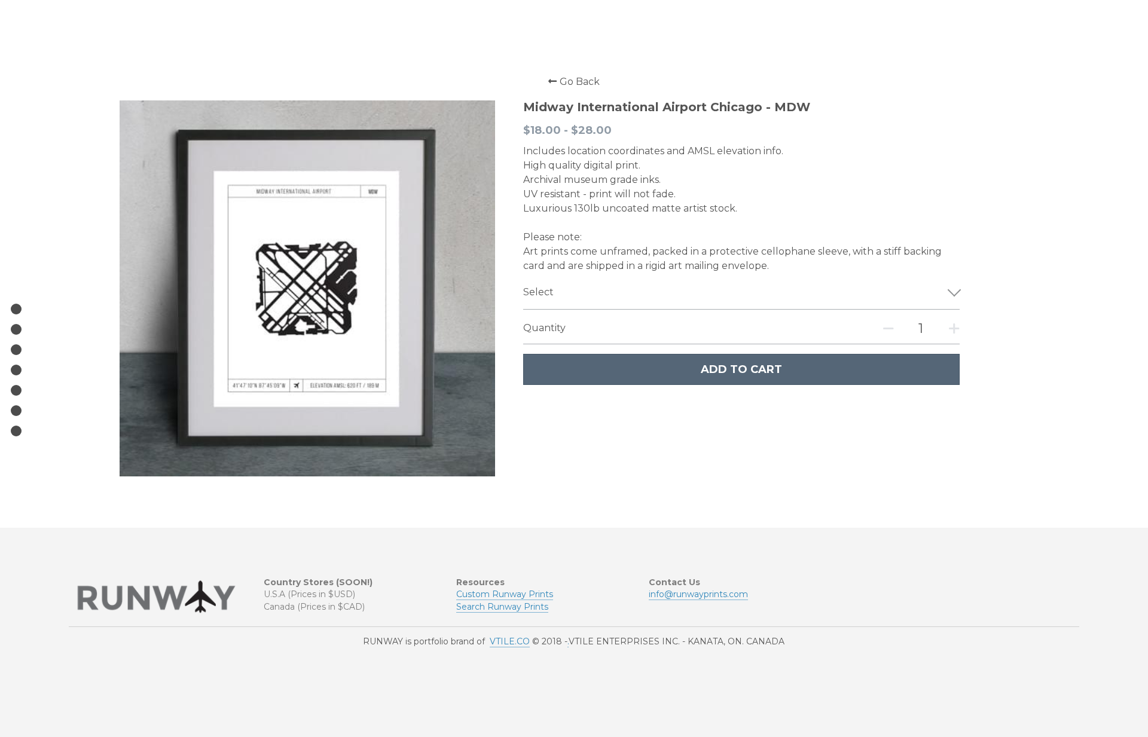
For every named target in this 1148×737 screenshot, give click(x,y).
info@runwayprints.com (698, 594)
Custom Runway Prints (504, 594)
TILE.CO (513, 641)
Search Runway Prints (502, 606)
